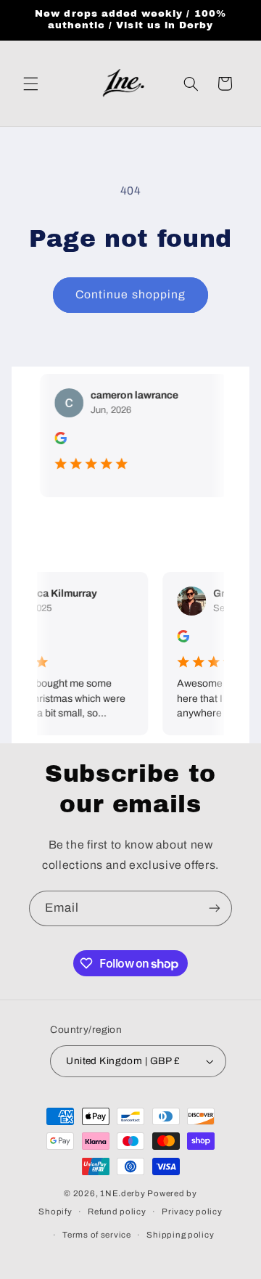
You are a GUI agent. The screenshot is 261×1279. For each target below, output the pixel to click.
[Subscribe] (214, 908)
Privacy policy (192, 1211)
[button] (30, 83)
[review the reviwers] (55, 441)
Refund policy (117, 1211)
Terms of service (96, 1234)
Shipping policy (180, 1234)
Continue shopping (130, 294)
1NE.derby (123, 1193)
